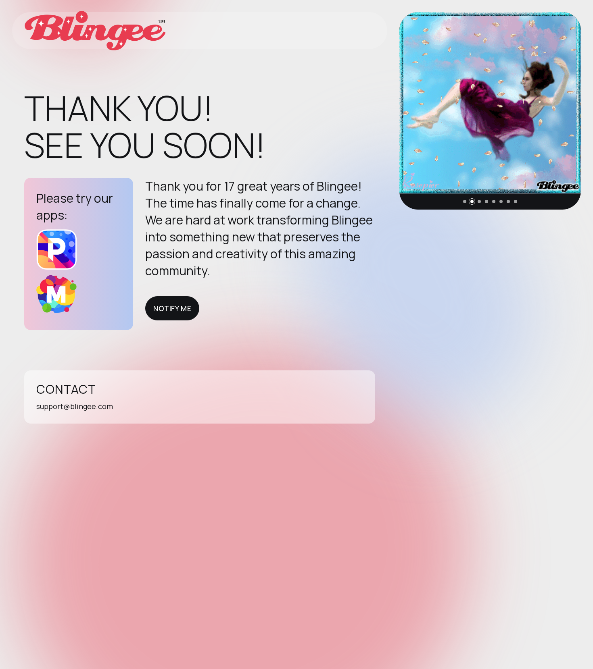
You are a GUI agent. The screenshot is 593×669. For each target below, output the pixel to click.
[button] (464, 201)
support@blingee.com (74, 406)
